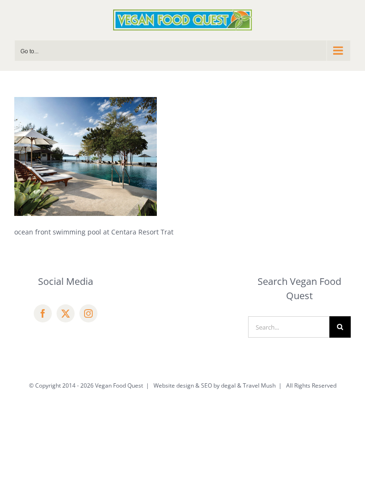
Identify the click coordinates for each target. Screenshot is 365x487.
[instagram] (88, 313)
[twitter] (66, 313)
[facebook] (43, 313)
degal (228, 385)
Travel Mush (259, 385)
